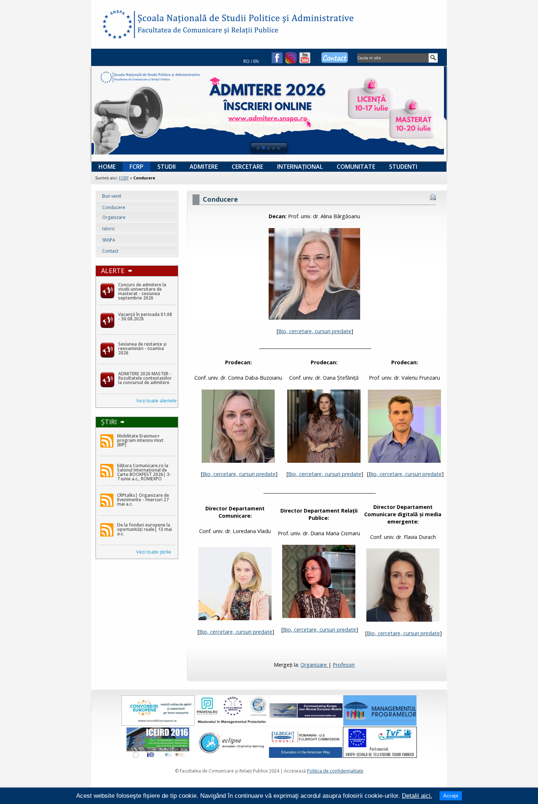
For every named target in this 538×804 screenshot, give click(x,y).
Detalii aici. (417, 795)
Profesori (344, 664)
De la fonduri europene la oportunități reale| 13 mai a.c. (144, 529)
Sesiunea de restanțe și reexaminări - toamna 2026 (142, 348)
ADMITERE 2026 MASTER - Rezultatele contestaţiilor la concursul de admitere (145, 378)
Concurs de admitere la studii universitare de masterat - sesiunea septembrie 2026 (142, 291)
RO (246, 61)
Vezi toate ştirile (153, 551)
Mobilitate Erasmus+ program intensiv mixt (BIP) (140, 440)
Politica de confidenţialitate (335, 771)
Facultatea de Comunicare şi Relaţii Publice (117, 26)
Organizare (314, 664)
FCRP (124, 177)
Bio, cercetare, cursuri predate (314, 331)
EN (256, 61)
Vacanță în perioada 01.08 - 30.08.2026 (145, 317)
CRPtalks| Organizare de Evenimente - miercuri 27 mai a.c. (143, 499)
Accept (450, 796)
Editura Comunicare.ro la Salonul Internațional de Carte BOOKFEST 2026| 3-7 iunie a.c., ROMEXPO (144, 472)
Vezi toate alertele (156, 400)
